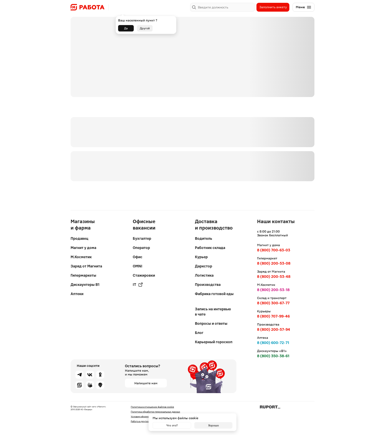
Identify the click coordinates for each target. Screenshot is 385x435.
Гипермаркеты (83, 275)
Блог (199, 333)
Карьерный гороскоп (213, 342)
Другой (145, 28)
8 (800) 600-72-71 (273, 343)
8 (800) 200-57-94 (273, 329)
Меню (300, 7)
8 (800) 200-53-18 (273, 290)
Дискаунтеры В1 (85, 284)
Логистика (204, 275)
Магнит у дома (83, 248)
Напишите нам (145, 383)
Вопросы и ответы (211, 323)
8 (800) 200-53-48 (273, 276)
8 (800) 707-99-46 (273, 316)
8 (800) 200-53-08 (273, 263)
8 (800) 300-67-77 (273, 303)
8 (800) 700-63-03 (273, 250)
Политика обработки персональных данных (155, 411)
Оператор (141, 248)
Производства (208, 284)
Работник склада (210, 248)
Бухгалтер (142, 238)
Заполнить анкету (273, 7)
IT (134, 284)
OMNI (137, 266)
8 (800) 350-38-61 (273, 356)
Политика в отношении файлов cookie (152, 407)
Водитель (203, 238)
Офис (137, 257)
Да (126, 28)
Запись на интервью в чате (213, 311)
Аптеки (77, 294)
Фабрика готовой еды (214, 294)
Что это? (172, 425)
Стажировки (144, 275)
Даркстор (203, 266)
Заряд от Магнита (86, 266)
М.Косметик (81, 257)
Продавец (79, 238)
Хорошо (213, 425)
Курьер (201, 257)
